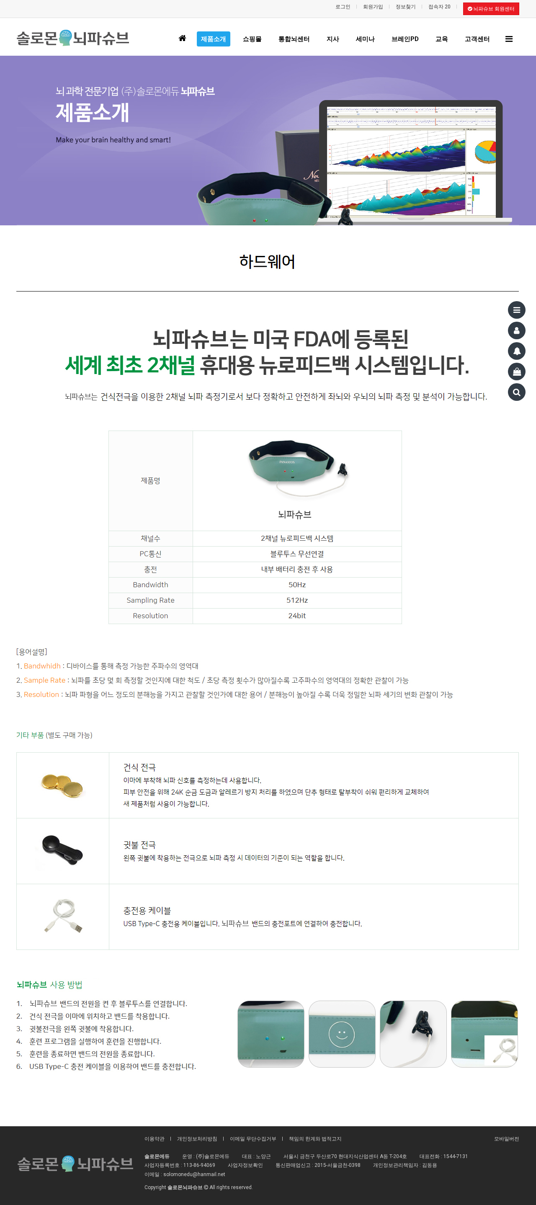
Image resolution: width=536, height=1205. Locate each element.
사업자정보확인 (245, 1165)
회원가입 (373, 7)
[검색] (517, 392)
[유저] (517, 330)
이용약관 (154, 1139)
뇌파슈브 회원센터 (493, 9)
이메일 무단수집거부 (253, 1139)
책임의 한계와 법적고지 (315, 1139)
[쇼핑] (517, 371)
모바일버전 (506, 1139)
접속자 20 (439, 7)
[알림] (517, 351)
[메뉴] (517, 310)
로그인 (342, 7)
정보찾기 (406, 7)
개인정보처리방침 (197, 1139)
